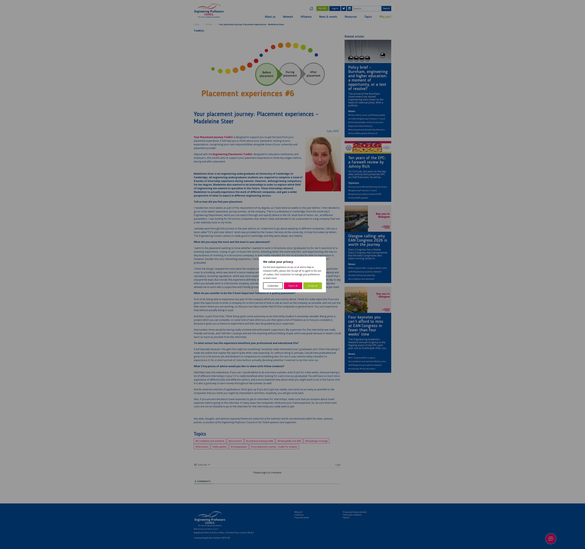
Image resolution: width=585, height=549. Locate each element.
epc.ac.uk (294, 267)
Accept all (312, 285)
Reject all (293, 285)
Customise (273, 285)
